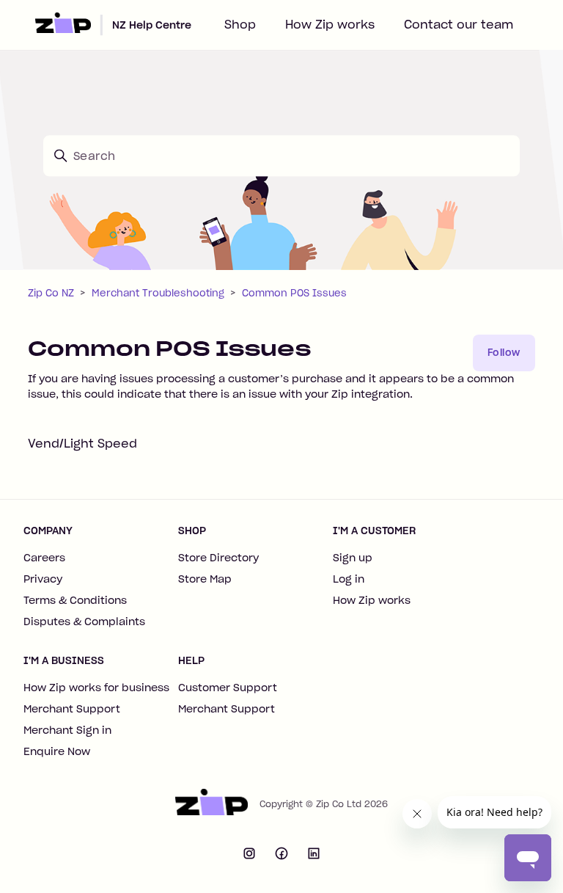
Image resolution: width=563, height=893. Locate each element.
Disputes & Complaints (84, 621)
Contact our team (458, 24)
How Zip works (330, 24)
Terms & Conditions (75, 600)
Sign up (352, 557)
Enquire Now (56, 751)
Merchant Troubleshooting (158, 293)
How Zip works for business (96, 687)
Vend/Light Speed (82, 443)
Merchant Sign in (67, 730)
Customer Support (227, 687)
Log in (348, 579)
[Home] (211, 804)
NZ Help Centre (151, 25)
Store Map (205, 579)
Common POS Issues (294, 293)
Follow (503, 352)
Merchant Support (71, 708)
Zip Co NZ (51, 293)
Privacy (42, 579)
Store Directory (218, 557)
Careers (44, 557)
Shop (240, 24)
